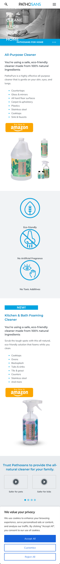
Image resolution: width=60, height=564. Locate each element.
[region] (30, 535)
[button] (25, 500)
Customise (30, 547)
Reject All (30, 556)
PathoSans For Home (30, 42)
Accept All (30, 538)
